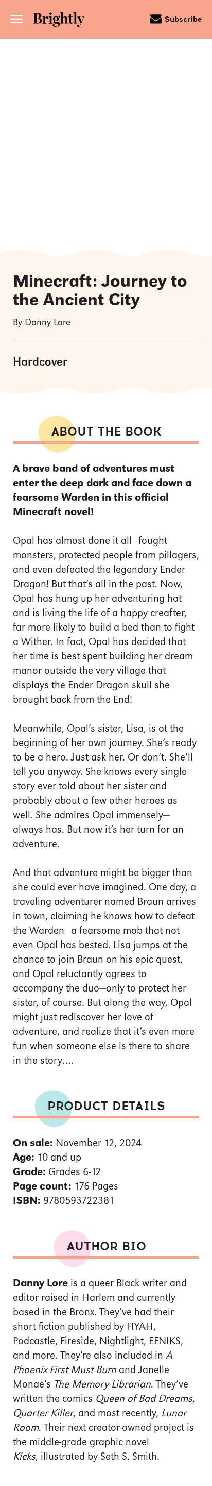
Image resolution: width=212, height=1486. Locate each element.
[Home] (62, 21)
